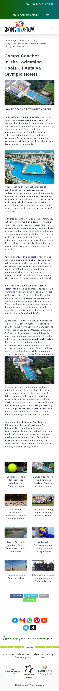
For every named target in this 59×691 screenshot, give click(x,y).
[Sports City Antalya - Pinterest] (36, 620)
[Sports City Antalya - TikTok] (33, 627)
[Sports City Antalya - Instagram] (22, 620)
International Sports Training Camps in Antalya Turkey (43, 578)
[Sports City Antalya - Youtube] (44, 620)
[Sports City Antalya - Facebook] (15, 620)
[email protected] (27, 15)
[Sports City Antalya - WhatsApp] (29, 620)
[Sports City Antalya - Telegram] (25, 627)
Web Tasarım (36, 685)
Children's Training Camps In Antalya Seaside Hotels (43, 512)
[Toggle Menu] (52, 27)
